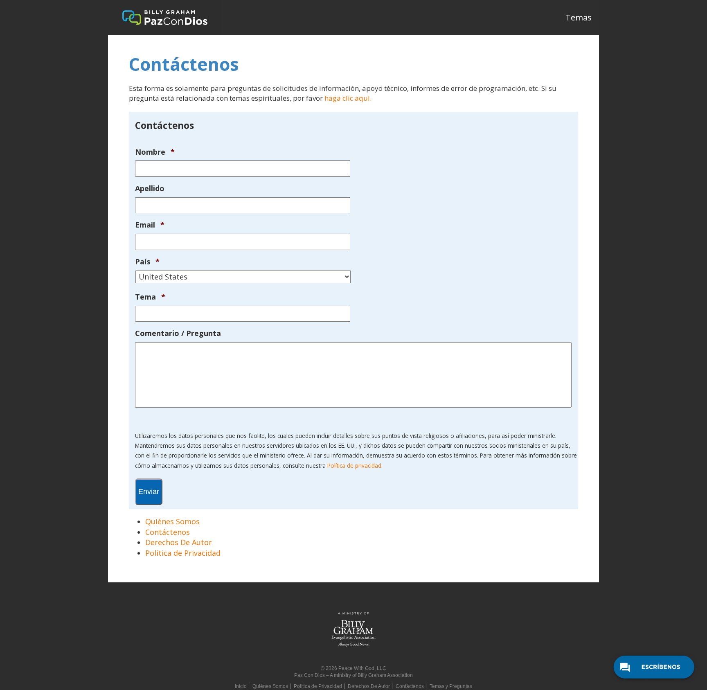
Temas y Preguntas (451, 686)
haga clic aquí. (348, 98)
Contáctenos (167, 532)
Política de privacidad (354, 465)
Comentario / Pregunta (178, 333)
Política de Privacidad (183, 553)
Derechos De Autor (178, 542)
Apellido (149, 188)
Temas (578, 17)
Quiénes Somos (172, 521)
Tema (150, 297)
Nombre (155, 152)
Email (149, 225)
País (147, 261)
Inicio (241, 686)
